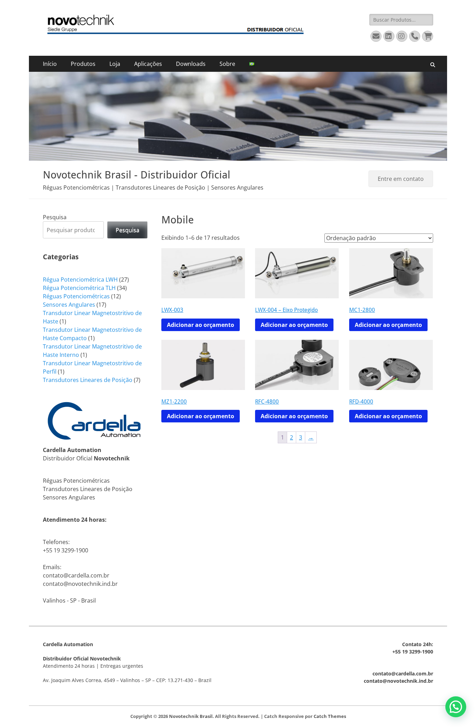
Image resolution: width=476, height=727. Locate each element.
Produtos (83, 64)
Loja (114, 64)
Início (50, 64)
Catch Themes (330, 716)
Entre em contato (401, 179)
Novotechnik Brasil (191, 716)
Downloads (191, 64)
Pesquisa (55, 217)
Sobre (227, 64)
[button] (455, 706)
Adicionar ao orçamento (200, 325)
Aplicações (148, 64)
